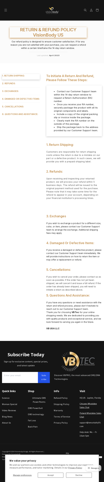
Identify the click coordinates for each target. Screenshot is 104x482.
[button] (6, 10)
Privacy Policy (75, 467)
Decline (78, 475)
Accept (51, 475)
